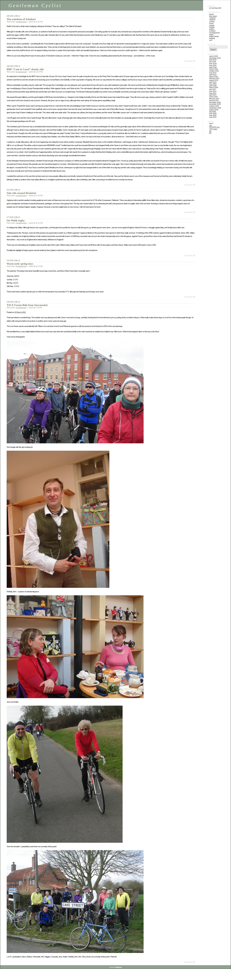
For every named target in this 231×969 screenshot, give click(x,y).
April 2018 (213, 67)
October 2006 (214, 106)
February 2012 (214, 78)
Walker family (214, 36)
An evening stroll (215, 8)
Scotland (212, 31)
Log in (211, 123)
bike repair (213, 16)
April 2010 (213, 82)
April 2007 (213, 95)
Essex (211, 24)
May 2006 (212, 115)
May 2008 (212, 84)
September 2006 (215, 108)
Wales (211, 35)
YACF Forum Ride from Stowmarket (27, 305)
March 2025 (213, 56)
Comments (214, 127)
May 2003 (212, 117)
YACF (210, 40)
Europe (211, 25)
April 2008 (213, 86)
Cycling (211, 22)
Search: (212, 44)
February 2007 (214, 99)
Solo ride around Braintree (21, 193)
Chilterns (212, 20)
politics (211, 29)
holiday (212, 27)
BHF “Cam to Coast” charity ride (25, 69)
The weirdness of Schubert (21, 19)
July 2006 (212, 112)
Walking (212, 38)
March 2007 (213, 97)
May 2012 (212, 73)
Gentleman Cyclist (35, 5)
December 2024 (215, 58)
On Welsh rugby (16, 220)
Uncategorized (21, 22)
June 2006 (213, 113)
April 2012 (213, 75)
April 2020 (213, 60)
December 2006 (215, 102)
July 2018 (212, 62)
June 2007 (213, 91)
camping (212, 18)
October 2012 (214, 71)
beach (211, 14)
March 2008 (213, 88)
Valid (213, 129)
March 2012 (213, 77)
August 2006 (213, 110)
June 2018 (213, 64)
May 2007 (212, 93)
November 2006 (215, 104)
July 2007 (212, 89)
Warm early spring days (20, 263)
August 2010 (213, 80)
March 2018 (213, 69)
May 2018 (212, 65)
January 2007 (214, 100)
